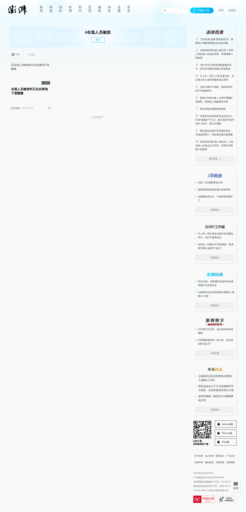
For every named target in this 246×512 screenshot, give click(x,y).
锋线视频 (15, 108)
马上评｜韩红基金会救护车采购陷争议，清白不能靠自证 (215, 235)
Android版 (227, 424)
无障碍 (232, 10)
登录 (221, 10)
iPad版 (225, 441)
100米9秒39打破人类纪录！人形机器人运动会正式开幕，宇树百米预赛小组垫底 (214, 145)
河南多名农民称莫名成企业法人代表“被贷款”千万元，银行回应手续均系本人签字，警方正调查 (214, 120)
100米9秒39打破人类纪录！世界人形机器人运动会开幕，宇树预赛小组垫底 (214, 54)
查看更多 (215, 210)
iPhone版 (227, 433)
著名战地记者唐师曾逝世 (213, 109)
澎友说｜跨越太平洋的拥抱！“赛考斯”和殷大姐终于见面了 (216, 246)
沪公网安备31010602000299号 (208, 477)
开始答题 (215, 353)
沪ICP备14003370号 (203, 473)
